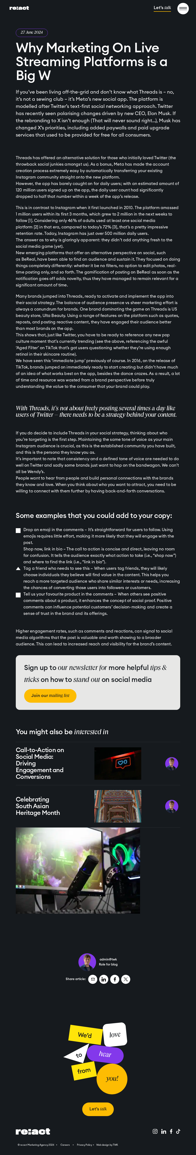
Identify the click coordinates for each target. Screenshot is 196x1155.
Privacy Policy (84, 1145)
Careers (65, 1145)
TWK (115, 1145)
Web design (102, 1145)
